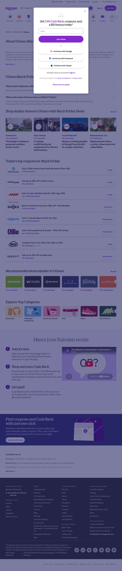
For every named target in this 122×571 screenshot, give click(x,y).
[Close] (85, 11)
